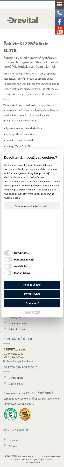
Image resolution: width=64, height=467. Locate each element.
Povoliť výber (32, 294)
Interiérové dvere (17, 323)
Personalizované (24, 259)
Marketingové (22, 273)
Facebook (14, 440)
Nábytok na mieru (17, 329)
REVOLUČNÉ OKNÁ (39, 393)
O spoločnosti (16, 383)
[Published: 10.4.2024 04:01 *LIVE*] (19, 456)
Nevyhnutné (21, 253)
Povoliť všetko (32, 284)
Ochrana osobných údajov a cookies (32, 206)
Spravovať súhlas (30, 462)
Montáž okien (16, 377)
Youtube (13, 446)
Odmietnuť (32, 303)
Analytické (20, 266)
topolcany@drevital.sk (20, 361)
